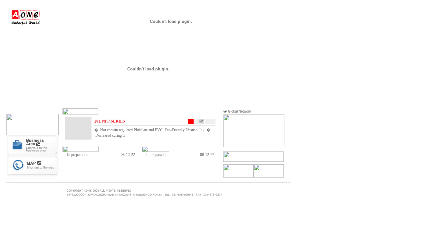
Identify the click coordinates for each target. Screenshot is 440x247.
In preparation (77, 154)
